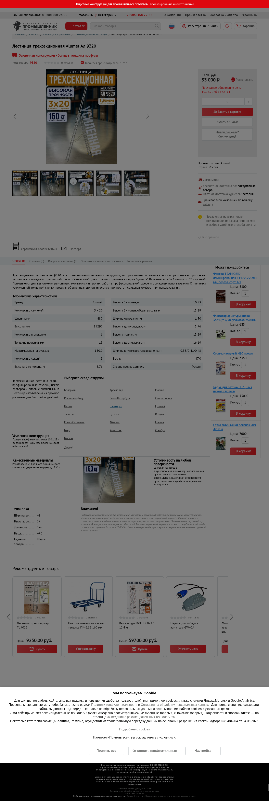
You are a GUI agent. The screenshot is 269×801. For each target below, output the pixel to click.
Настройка (203, 750)
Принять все (106, 750)
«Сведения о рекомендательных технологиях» (141, 717)
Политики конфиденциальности (114, 704)
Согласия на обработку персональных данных (175, 704)
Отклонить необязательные (155, 751)
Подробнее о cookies (134, 729)
